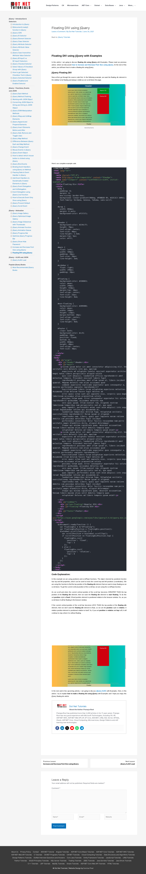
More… (130, 5)
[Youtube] (72, 728)
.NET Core (85, 5)
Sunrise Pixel (88, 868)
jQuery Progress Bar (20, 233)
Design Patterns (52, 5)
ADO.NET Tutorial (47, 852)
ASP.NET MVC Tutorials (125, 852)
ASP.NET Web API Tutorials (21, 855)
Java (121, 5)
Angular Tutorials (62, 852)
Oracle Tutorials (73, 864)
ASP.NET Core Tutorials (105, 852)
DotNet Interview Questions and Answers (49, 858)
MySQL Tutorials (58, 864)
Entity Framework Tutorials (94, 858)
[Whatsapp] (77, 728)
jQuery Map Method (20, 138)
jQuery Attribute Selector (22, 44)
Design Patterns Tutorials (22, 858)
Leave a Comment (58, 32)
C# (63, 5)
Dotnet (97, 5)
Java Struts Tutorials (123, 861)
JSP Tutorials (45, 864)
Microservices (72, 5)
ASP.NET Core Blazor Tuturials (82, 852)
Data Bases (109, 5)
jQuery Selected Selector (22, 78)
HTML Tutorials (113, 864)
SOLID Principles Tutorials (39, 861)
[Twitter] (67, 728)
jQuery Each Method (20, 94)
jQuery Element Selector (22, 39)
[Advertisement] (89, 143)
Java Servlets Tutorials (105, 861)
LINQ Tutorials (128, 858)
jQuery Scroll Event (20, 206)
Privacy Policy (25, 852)
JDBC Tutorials (89, 861)
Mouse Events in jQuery (22, 150)
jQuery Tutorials (64, 37)
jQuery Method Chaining (22, 96)
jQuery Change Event (21, 147)
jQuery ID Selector (20, 36)
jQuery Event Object (20, 153)
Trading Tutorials (75, 861)
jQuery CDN (17, 33)
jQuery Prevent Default (21, 203)
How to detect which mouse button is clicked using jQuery (23, 158)
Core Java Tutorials (74, 858)
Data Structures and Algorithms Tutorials (119, 855)
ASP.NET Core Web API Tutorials (93, 864)
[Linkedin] (62, 728)
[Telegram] (82, 728)
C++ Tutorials (33, 864)
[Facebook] (57, 728)
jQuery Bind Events (20, 164)
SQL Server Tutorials (58, 861)
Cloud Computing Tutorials (92, 855)
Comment (56, 788)
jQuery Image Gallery (20, 213)
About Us (14, 852)
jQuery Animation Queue (22, 230)
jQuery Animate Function (22, 227)
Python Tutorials (21, 861)
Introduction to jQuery (21, 24)
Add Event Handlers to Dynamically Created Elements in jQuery (21, 181)
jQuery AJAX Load (19, 260)
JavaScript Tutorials (113, 858)
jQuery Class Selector (21, 41)
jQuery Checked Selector (22, 64)
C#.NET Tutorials (73, 855)
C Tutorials (38, 855)
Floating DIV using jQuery (22, 253)
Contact (36, 852)
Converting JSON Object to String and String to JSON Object (23, 105)
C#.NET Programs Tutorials (54, 855)
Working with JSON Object (22, 99)
